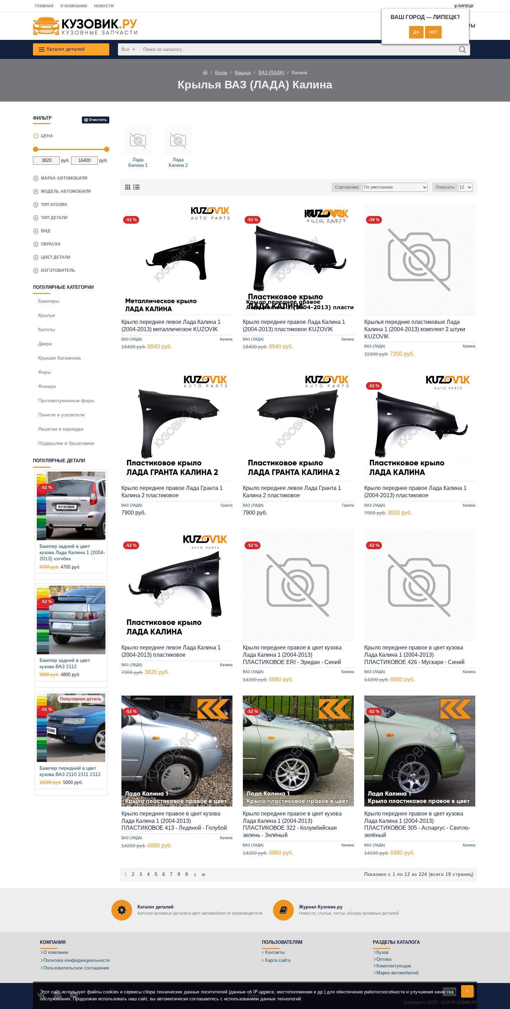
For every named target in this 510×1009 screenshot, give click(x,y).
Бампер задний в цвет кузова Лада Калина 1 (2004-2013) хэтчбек (72, 552)
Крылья (243, 72)
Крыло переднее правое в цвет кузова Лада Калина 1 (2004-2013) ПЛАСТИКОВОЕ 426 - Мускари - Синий (414, 655)
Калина (226, 339)
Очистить (98, 120)
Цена (47, 135)
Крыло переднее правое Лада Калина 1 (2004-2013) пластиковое (415, 491)
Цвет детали (55, 257)
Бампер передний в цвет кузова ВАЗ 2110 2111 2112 (70, 771)
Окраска (51, 244)
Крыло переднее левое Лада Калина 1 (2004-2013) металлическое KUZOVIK (171, 325)
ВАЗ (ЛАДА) (271, 72)
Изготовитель (58, 270)
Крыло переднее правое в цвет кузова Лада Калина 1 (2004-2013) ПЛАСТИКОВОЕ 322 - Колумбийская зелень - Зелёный (292, 824)
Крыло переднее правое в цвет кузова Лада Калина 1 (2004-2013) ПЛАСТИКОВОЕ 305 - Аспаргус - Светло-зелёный (417, 824)
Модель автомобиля (66, 191)
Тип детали (54, 217)
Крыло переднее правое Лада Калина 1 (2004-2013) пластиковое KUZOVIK (294, 325)
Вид (45, 230)
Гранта (226, 505)
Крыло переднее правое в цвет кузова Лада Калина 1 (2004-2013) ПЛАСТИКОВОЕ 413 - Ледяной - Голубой (174, 821)
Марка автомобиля (64, 178)
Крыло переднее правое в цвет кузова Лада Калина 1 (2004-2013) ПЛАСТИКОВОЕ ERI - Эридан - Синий (292, 655)
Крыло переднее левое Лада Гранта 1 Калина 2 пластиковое (292, 491)
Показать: (445, 187)
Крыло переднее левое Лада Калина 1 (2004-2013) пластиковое (171, 651)
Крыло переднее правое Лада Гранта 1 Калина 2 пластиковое (172, 491)
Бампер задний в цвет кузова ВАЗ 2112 (65, 663)
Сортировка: (347, 187)
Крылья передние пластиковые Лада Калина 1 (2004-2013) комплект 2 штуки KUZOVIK (414, 329)
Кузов (221, 72)
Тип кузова (54, 204)
